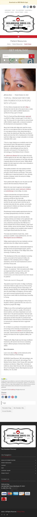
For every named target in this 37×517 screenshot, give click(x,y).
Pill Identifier (20, 10)
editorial (19, 330)
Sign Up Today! (19, 12)
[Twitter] (31, 7)
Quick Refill (28, 10)
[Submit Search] (31, 56)
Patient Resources (17, 44)
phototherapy (10, 191)
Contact (3, 465)
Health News (10, 60)
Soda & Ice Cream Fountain (8, 460)
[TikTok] (34, 7)
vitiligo (27, 107)
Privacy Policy (5, 473)
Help (13, 10)
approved (28, 116)
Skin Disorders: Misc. (19, 408)
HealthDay (12, 389)
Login (26, 12)
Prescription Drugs (6, 408)
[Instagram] (28, 7)
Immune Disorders (6, 411)
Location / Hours (9, 12)
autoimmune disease (11, 155)
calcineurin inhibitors (25, 189)
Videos (20, 60)
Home (8, 44)
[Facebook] (24, 7)
